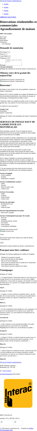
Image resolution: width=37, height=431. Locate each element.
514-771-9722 (7, 371)
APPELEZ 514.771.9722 (8, 17)
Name (2, 54)
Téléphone (3, 58)
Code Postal (4, 56)
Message (3, 65)
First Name (3, 52)
